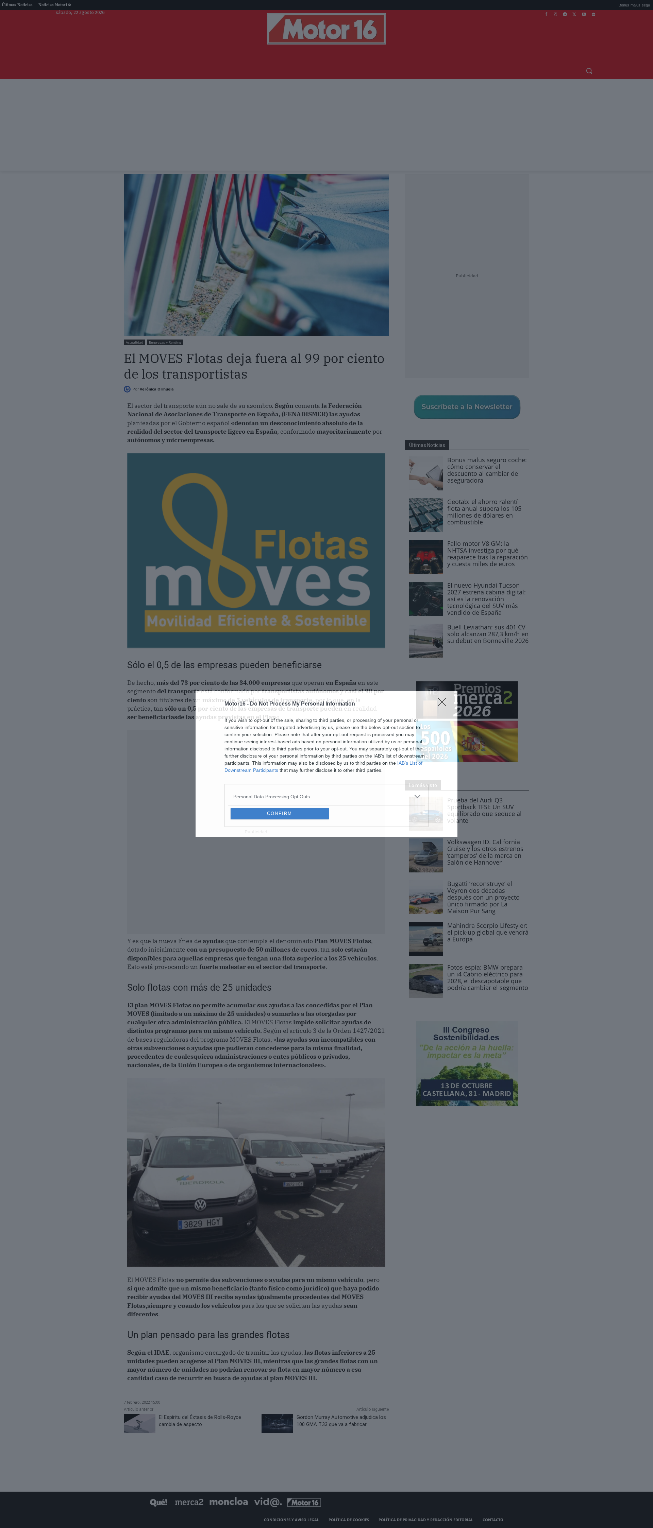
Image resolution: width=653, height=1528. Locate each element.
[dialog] (326, 764)
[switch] (411, 762)
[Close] (444, 654)
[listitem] (326, 747)
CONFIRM (279, 862)
